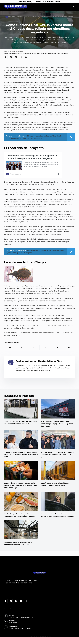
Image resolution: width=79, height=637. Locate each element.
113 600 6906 (13, 622)
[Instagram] (16, 601)
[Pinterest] (34, 347)
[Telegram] (21, 57)
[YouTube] (21, 601)
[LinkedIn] (16, 57)
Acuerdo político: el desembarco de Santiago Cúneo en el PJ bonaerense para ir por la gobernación (57, 454)
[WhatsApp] (26, 57)
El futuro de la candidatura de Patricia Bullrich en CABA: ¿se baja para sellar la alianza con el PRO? (21, 454)
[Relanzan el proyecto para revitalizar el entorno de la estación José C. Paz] (21, 529)
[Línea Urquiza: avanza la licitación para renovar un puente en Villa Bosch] (58, 470)
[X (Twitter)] (11, 57)
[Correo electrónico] (69, 347)
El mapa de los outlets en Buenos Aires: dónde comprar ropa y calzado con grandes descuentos (57, 424)
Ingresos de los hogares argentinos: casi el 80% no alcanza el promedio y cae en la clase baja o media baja (20, 485)
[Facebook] (6, 57)
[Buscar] (74, 7)
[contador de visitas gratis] (12, 608)
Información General (67, 17)
